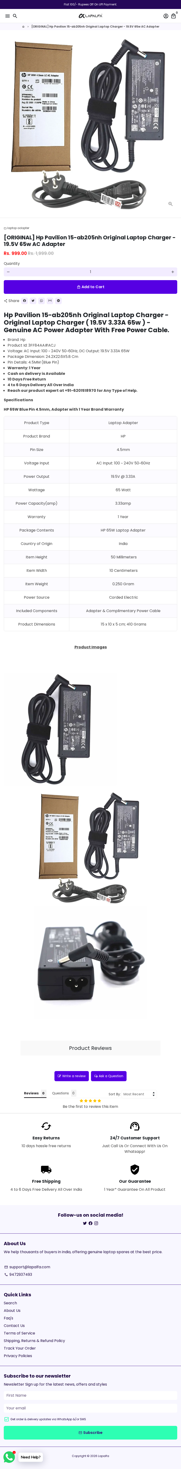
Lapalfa (103, 1456)
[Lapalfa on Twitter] (85, 1223)
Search (10, 1303)
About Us (12, 1310)
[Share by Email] (50, 301)
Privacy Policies (18, 1356)
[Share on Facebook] (24, 301)
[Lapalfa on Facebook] (90, 1223)
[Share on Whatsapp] (41, 301)
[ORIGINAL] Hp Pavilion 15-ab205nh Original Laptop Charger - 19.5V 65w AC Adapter (95, 27)
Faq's (8, 1318)
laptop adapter (16, 228)
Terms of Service (19, 1333)
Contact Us (14, 1325)
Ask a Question (111, 1076)
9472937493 (18, 1274)
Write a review (74, 1076)
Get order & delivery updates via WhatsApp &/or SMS (48, 1419)
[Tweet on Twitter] (33, 301)
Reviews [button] (31, 1093)
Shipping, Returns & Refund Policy (34, 1340)
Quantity (12, 263)
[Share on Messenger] (58, 301)
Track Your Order (20, 1348)
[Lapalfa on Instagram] (96, 1223)
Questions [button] (60, 1093)
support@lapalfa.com (27, 1267)
